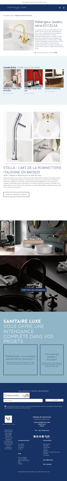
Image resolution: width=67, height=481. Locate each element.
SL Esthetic (21, 446)
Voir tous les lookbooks (33, 290)
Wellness (45, 450)
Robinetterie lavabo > (9, 15)
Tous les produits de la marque (46, 52)
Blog (19, 462)
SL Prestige (21, 444)
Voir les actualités (33, 242)
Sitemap (20, 464)
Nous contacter (22, 457)
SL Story (20, 449)
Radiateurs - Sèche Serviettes (51, 452)
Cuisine (45, 449)
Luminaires (46, 455)
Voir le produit (9, 93)
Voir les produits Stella (16, 194)
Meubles (45, 453)
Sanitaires (45, 446)
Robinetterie (46, 444)
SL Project (21, 447)
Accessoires (46, 447)
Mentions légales (22, 459)
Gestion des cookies (23, 460)
